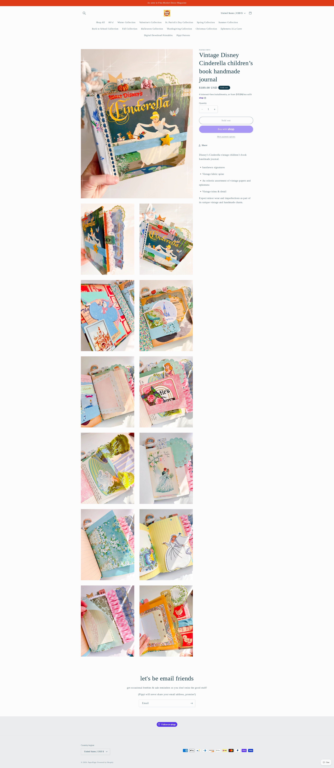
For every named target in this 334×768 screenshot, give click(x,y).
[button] (84, 13)
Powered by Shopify (105, 762)
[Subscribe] (191, 703)
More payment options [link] (226, 137)
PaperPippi (92, 762)
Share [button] (204, 145)
